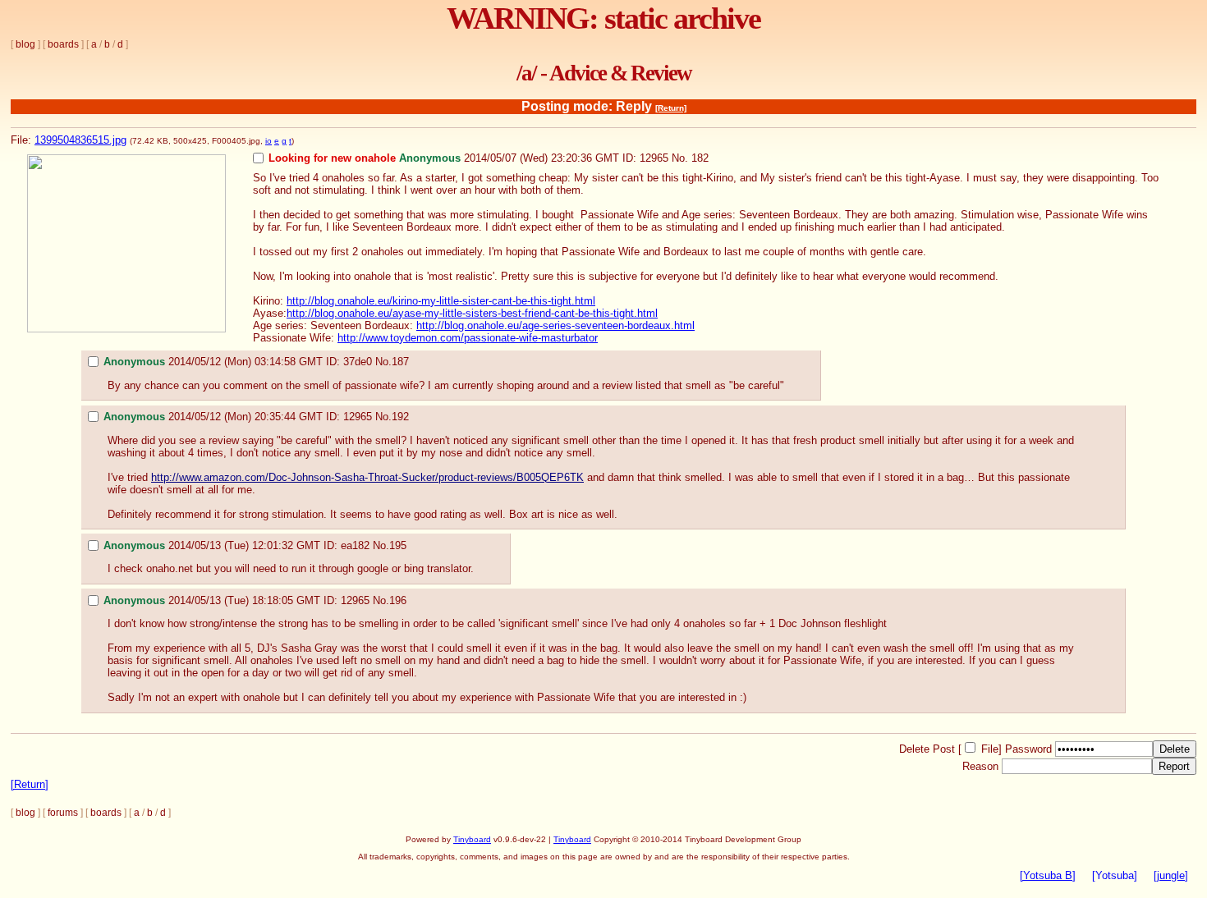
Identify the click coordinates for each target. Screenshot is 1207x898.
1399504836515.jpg (80, 140)
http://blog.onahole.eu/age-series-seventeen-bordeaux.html (555, 325)
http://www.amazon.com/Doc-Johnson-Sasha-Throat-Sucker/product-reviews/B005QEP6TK (367, 477)
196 (397, 600)
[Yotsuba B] (1048, 875)
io (268, 140)
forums (63, 812)
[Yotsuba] (1114, 875)
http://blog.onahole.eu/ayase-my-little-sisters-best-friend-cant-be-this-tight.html (472, 313)
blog (25, 44)
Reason (980, 766)
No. (680, 158)
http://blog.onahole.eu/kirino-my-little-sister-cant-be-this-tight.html (441, 301)
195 (397, 545)
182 (700, 158)
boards (63, 44)
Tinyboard (472, 839)
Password (1028, 749)
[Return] (670, 107)
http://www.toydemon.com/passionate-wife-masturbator (467, 338)
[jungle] (1171, 875)
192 (400, 416)
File (989, 749)
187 (400, 361)
